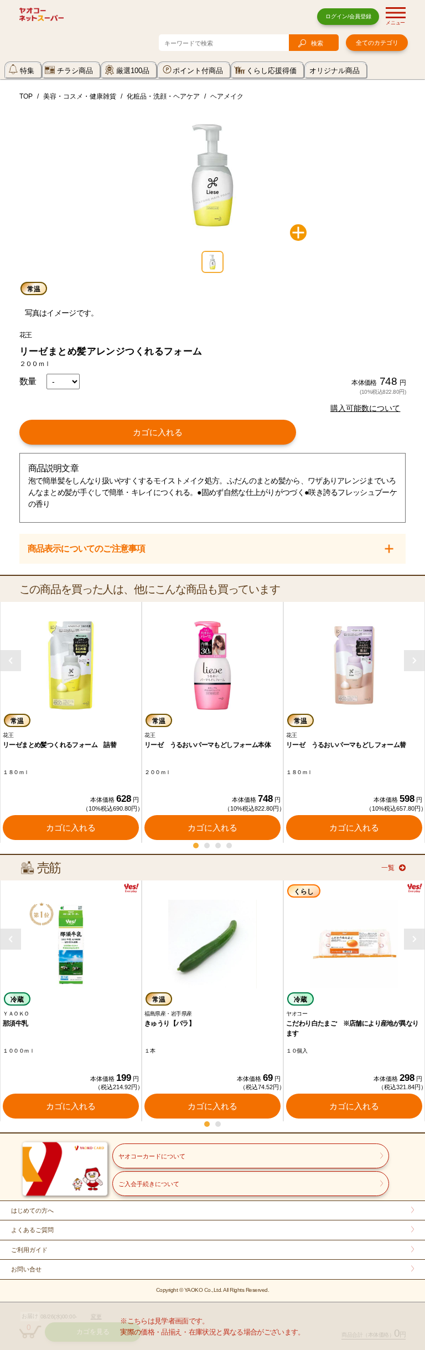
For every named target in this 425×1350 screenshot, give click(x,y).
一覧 (388, 868)
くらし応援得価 (271, 70)
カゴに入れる (158, 432)
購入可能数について (365, 408)
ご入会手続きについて (148, 1184)
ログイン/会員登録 (348, 16)
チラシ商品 (75, 70)
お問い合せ (26, 1269)
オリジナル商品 (334, 70)
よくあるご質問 (32, 1230)
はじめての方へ (32, 1210)
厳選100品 (132, 70)
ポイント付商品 (198, 70)
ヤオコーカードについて (151, 1156)
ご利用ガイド (29, 1249)
